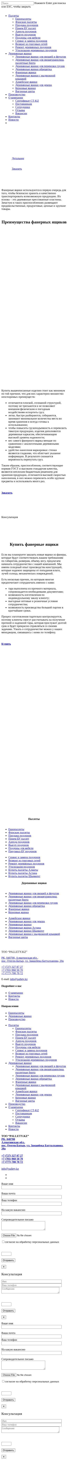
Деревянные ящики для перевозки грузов (40, 66)
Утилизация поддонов (21, 866)
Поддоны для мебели (27, 37)
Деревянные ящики (20, 53)
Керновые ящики (25, 88)
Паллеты (13, 15)
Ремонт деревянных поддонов (33, 47)
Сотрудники (22, 107)
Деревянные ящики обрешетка (33, 69)
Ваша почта (8, 1193)
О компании (15, 97)
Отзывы (20, 110)
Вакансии (21, 113)
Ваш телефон (9, 1200)
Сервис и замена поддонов (31, 40)
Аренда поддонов (25, 31)
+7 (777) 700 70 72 (12, 973)
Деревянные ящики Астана (24, 927)
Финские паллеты (26, 21)
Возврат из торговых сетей (31, 44)
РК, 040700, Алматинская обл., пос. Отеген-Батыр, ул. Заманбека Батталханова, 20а (32, 959)
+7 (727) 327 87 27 (12, 966)
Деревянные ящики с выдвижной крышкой (34, 933)
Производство (16, 94)
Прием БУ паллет (25, 28)
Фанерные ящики (25, 72)
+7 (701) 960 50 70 (12, 970)
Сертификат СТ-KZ (27, 100)
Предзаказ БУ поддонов (22, 851)
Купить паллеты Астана (22, 873)
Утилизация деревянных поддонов (36, 50)
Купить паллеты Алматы (23, 869)
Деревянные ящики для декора (33, 85)
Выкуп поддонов (25, 34)
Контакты (14, 116)
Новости (13, 119)
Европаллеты (23, 18)
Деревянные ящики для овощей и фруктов (40, 56)
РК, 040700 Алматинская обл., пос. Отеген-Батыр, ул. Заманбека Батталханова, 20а (32, 1144)
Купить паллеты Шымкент (24, 876)
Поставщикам (23, 103)
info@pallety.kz (19, 979)
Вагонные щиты (25, 91)
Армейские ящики (26, 81)
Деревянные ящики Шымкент (26, 930)
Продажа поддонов (26, 25)
